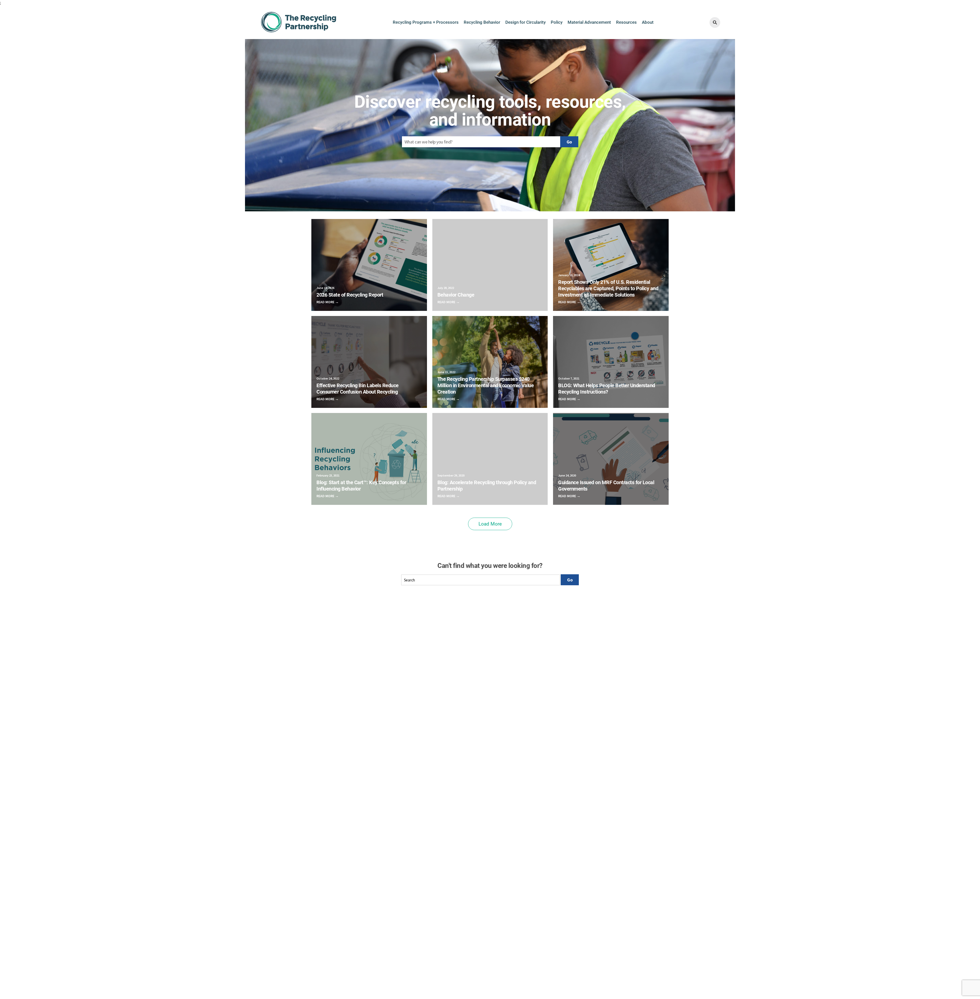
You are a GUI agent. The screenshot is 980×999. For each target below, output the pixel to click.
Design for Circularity (525, 22)
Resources (626, 22)
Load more (490, 524)
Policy (556, 22)
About (648, 22)
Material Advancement (589, 22)
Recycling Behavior (482, 22)
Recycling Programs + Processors (426, 22)
